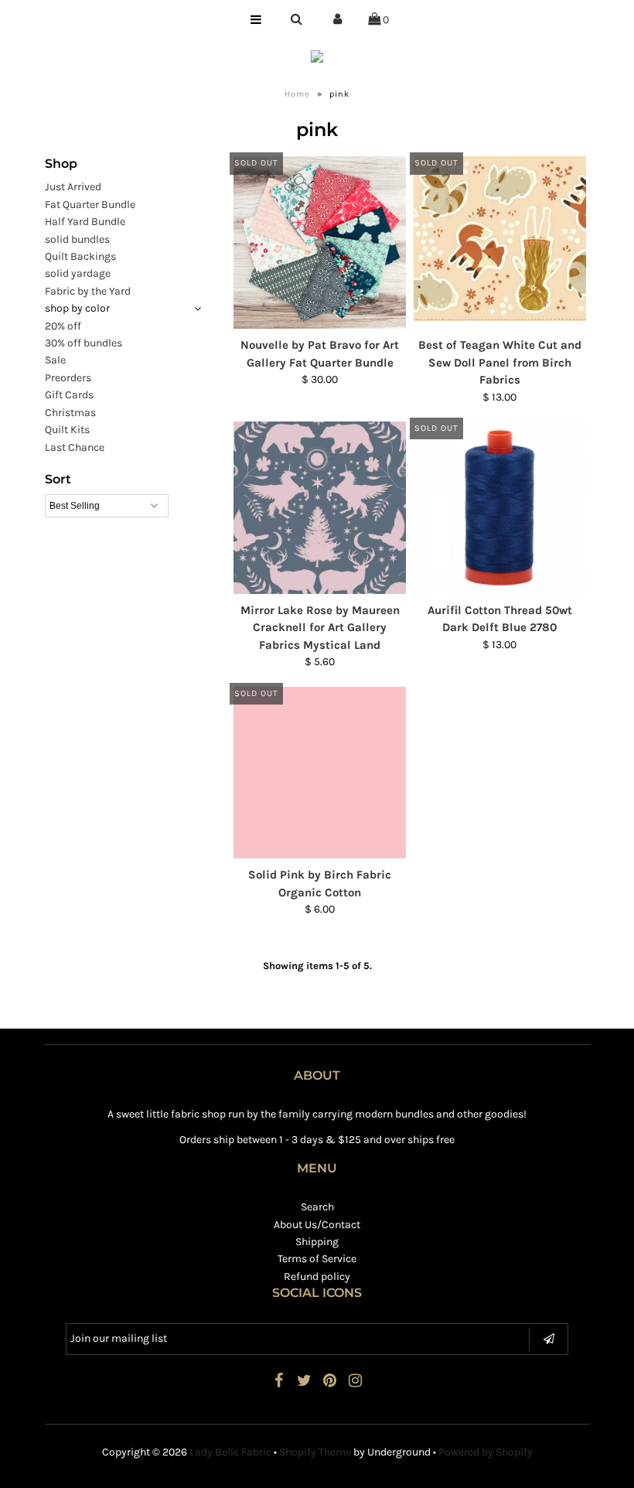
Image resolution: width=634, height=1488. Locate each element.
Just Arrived (73, 186)
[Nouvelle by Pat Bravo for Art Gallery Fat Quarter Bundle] (319, 242)
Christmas (70, 412)
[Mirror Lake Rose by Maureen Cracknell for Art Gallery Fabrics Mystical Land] (319, 507)
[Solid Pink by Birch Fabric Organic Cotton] (319, 773)
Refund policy (317, 1276)
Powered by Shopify (485, 1452)
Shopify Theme (315, 1452)
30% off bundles (83, 343)
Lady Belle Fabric (230, 1452)
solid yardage (78, 273)
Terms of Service (317, 1258)
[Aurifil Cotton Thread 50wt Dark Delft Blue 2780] (500, 507)
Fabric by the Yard (88, 291)
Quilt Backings (80, 256)
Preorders (68, 377)
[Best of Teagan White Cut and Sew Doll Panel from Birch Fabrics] (500, 238)
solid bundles (77, 239)
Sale (55, 360)
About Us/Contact (317, 1224)
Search (317, 1206)
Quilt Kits (67, 429)
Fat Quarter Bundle (90, 204)
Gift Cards (69, 394)
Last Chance (74, 447)
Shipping (317, 1241)
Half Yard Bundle (85, 221)
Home (297, 94)
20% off (63, 326)
